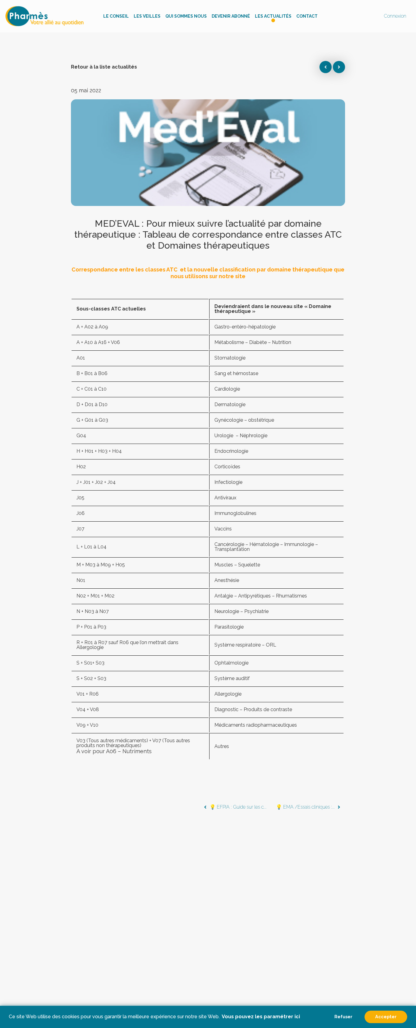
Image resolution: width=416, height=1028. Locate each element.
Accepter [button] (386, 1016)
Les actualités (273, 16)
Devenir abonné (231, 16)
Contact (307, 16)
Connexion (395, 16)
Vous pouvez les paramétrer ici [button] (261, 1016)
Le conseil (116, 16)
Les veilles (147, 16)
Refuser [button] (343, 1016)
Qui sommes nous (186, 16)
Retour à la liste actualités (104, 67)
